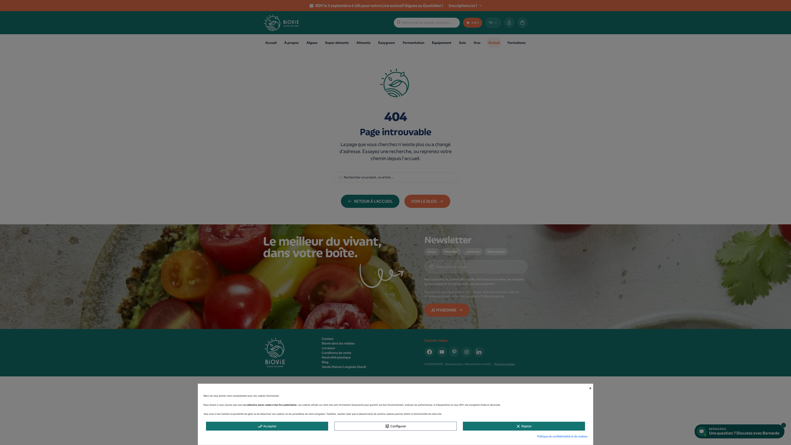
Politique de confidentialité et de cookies (562, 436)
